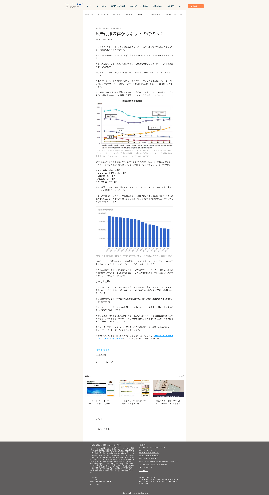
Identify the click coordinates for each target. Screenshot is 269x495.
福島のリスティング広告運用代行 (149, 453)
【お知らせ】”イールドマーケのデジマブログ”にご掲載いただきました (100, 402)
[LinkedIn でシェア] (107, 362)
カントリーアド (102, 15)
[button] (181, 14)
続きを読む (169, 15)
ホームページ (129, 15)
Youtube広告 (125, 459)
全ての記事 (89, 15)
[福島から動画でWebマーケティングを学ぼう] (168, 388)
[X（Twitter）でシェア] (102, 362)
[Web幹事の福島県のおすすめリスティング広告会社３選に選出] (134, 388)
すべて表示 (180, 376)
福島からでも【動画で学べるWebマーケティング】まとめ (168, 402)
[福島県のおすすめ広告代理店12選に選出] (100, 388)
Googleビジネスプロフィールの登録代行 (106, 459)
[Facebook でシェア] (97, 362)
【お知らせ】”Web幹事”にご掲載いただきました (134, 402)
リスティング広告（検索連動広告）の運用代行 (104, 458)
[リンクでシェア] (112, 362)
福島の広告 (116, 15)
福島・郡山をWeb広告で (110, 448)
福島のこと (142, 15)
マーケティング (155, 15)
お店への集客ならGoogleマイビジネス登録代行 (153, 465)
